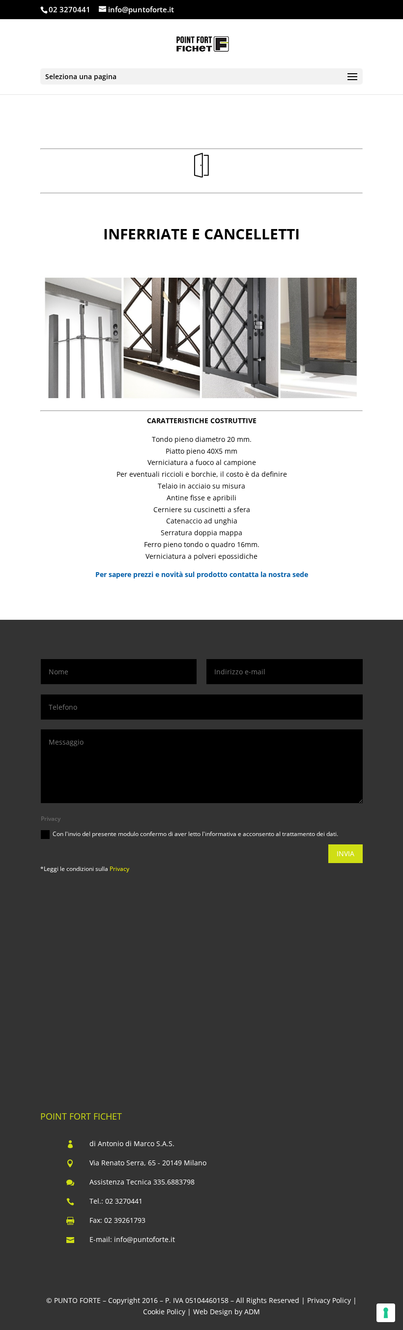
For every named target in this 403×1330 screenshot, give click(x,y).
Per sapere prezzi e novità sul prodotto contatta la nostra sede (201, 574)
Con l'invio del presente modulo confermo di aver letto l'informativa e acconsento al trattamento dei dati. (195, 834)
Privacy (119, 869)
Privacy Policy (329, 1300)
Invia (345, 853)
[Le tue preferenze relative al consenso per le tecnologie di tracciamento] (385, 1312)
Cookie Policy (164, 1311)
